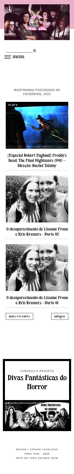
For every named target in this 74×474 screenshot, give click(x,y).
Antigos (59, 316)
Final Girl (32, 454)
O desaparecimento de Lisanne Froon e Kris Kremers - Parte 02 (37, 232)
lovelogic (50, 449)
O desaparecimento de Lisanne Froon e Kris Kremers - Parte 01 (37, 300)
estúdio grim (48, 458)
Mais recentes (19, 316)
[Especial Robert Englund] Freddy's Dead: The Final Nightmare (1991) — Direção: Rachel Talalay (37, 160)
